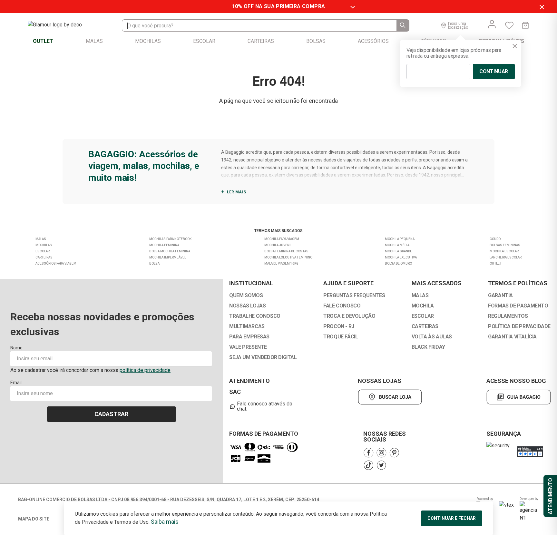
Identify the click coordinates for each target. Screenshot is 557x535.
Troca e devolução (349, 316)
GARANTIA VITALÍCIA (512, 336)
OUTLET (496, 263)
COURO (495, 239)
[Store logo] (61, 25)
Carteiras (44, 257)
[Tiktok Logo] (368, 465)
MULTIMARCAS (247, 326)
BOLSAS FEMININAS (505, 245)
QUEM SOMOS (246, 295)
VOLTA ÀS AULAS (432, 336)
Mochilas (43, 245)
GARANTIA (500, 295)
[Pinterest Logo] (394, 453)
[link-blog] (518, 397)
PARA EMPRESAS (249, 336)
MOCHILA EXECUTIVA (401, 257)
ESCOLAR (423, 316)
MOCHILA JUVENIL (278, 245)
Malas (40, 239)
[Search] (402, 25)
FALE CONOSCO (341, 305)
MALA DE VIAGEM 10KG (281, 263)
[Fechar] (514, 46)
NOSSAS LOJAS (247, 305)
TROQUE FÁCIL (340, 336)
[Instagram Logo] (381, 453)
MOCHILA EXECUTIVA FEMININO (288, 257)
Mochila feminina (164, 245)
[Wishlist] (509, 25)
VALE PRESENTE (248, 347)
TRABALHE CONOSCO (254, 316)
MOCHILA (423, 305)
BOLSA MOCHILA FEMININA (169, 251)
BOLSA (154, 263)
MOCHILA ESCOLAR (504, 251)
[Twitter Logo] (381, 465)
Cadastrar (111, 414)
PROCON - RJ (338, 326)
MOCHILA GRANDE (398, 251)
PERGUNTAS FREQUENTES (354, 295)
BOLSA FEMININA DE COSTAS (286, 251)
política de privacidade (145, 370)
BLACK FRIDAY (428, 347)
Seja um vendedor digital (263, 357)
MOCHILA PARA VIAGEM (281, 239)
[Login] (492, 24)
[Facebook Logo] (368, 453)
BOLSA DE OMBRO (398, 263)
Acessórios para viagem (55, 263)
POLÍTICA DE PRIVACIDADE (519, 326)
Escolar (42, 251)
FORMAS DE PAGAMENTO (518, 305)
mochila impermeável (167, 257)
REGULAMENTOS (508, 316)
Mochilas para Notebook (170, 239)
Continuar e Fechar (451, 518)
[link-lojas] (390, 397)
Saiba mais (165, 521)
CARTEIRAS (425, 326)
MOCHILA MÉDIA (397, 245)
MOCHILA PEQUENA (400, 239)
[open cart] (525, 25)
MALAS (420, 295)
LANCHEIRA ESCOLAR (506, 257)
